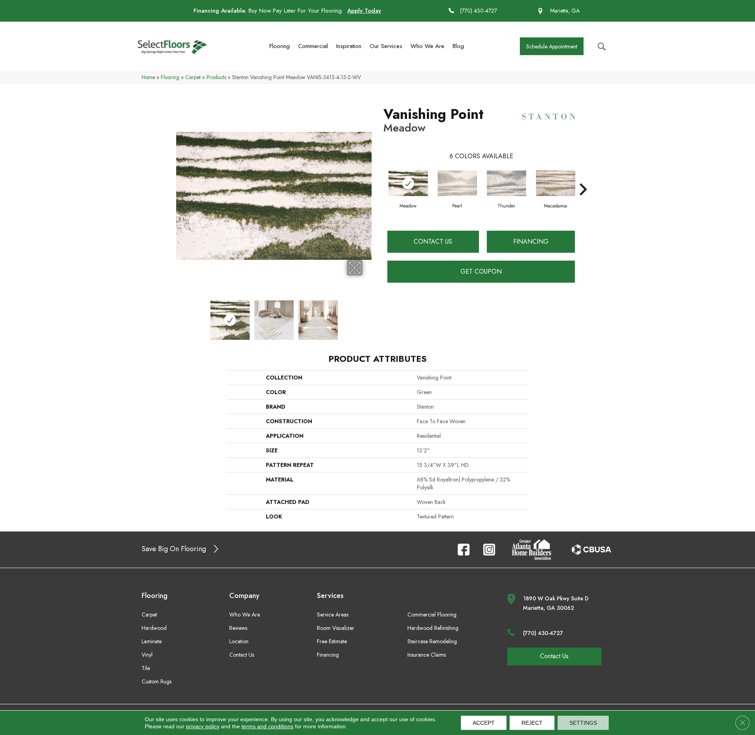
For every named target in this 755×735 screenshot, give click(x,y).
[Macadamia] (555, 183)
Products (216, 77)
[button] (552, 46)
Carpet (193, 77)
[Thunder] (506, 183)
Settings (583, 723)
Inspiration (348, 46)
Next (368, 316)
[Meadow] (408, 183)
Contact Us (433, 241)
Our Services (386, 46)
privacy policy (202, 726)
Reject (532, 723)
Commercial (313, 46)
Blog (458, 46)
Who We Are (427, 46)
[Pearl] (457, 183)
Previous (180, 316)
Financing (531, 241)
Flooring (279, 46)
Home (148, 77)
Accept (484, 723)
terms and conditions (267, 726)
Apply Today (364, 10)
